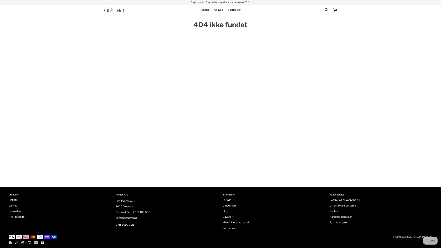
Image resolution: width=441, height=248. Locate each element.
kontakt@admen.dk (127, 217)
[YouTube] (42, 242)
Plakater (13, 200)
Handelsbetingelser (341, 216)
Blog (225, 211)
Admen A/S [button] (122, 194)
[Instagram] (29, 242)
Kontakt (334, 211)
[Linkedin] (36, 242)
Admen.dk (400, 236)
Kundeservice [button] (337, 194)
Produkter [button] (14, 194)
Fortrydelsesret (339, 222)
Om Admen (229, 205)
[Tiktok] (16, 242)
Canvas (13, 205)
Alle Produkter (17, 216)
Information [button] (229, 194)
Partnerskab (230, 228)
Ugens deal (15, 211)
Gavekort (228, 216)
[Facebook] (10, 242)
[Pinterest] (22, 242)
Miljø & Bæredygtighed (236, 222)
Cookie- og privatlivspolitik (345, 200)
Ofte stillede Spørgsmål (343, 205)
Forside (227, 200)
